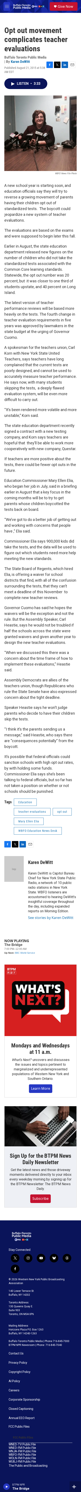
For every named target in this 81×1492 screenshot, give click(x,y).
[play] (6, 1486)
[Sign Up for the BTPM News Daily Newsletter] (40, 1126)
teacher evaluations (32, 811)
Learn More (40, 1088)
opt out (62, 811)
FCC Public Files (19, 1426)
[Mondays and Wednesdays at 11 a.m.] (40, 1000)
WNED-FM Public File (22, 1448)
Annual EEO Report (22, 1418)
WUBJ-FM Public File (22, 1461)
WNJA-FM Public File (22, 1451)
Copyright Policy (19, 1372)
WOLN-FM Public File (22, 1458)
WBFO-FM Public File (22, 1454)
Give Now (65, 6)
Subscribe (40, 1198)
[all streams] (75, 1486)
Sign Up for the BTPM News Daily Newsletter (40, 1159)
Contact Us (16, 1353)
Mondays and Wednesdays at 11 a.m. (40, 1048)
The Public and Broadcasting (28, 1465)
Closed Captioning (21, 1408)
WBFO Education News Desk (37, 830)
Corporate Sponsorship (24, 1399)
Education (25, 802)
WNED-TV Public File (22, 1444)
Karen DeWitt (20, 61)
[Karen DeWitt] (14, 869)
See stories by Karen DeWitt (50, 917)
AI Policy (14, 1381)
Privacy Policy (18, 1362)
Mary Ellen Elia (28, 821)
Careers (14, 1390)
